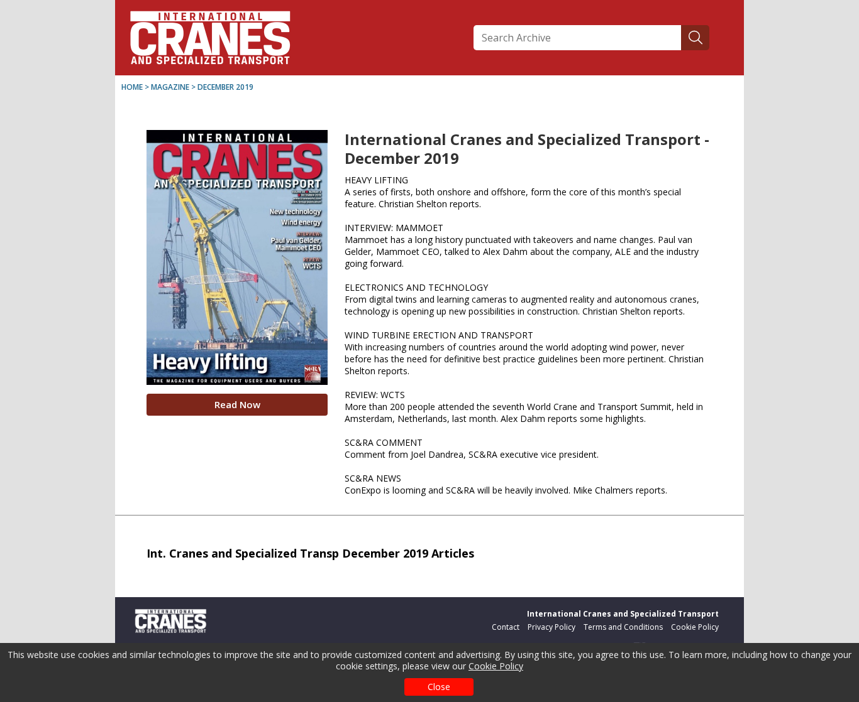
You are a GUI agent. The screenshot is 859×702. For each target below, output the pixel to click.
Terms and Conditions (623, 627)
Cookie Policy (495, 666)
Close (439, 687)
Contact (505, 627)
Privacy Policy (551, 627)
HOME (132, 87)
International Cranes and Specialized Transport (623, 613)
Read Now (237, 404)
